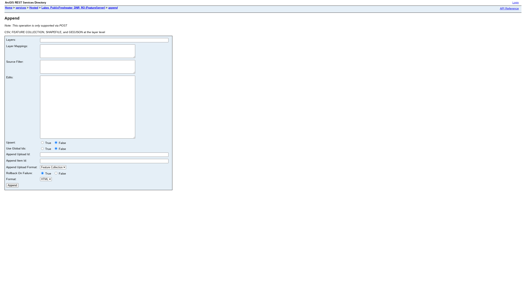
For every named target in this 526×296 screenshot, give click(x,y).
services (21, 7)
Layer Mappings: (17, 46)
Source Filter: (15, 61)
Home (8, 7)
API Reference (509, 8)
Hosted (33, 7)
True (48, 143)
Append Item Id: (16, 160)
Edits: (9, 77)
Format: (11, 179)
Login (515, 2)
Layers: (11, 39)
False (62, 143)
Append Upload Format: (21, 167)
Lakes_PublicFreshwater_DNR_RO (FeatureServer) (73, 7)
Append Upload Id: (18, 154)
